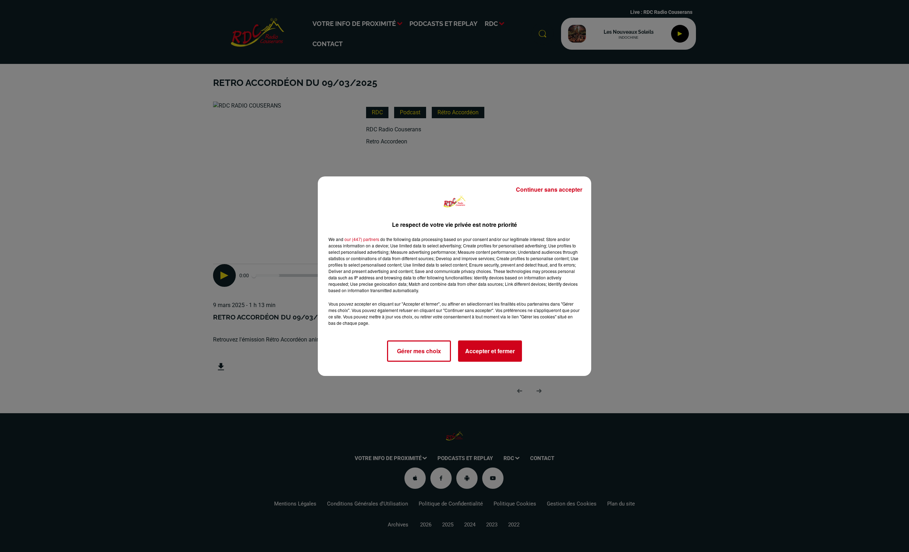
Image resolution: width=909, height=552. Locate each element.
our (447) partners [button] (361, 239)
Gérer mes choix (419, 351)
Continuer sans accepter (549, 189)
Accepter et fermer (490, 351)
